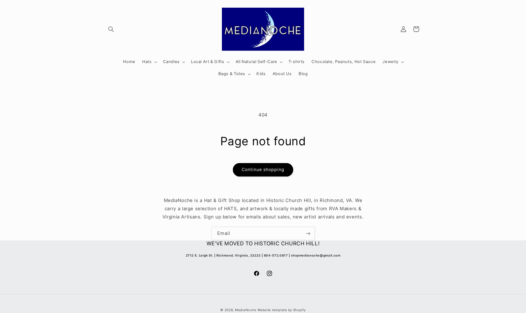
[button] (111, 29)
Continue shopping (263, 169)
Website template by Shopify (282, 310)
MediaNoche (245, 310)
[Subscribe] (308, 233)
